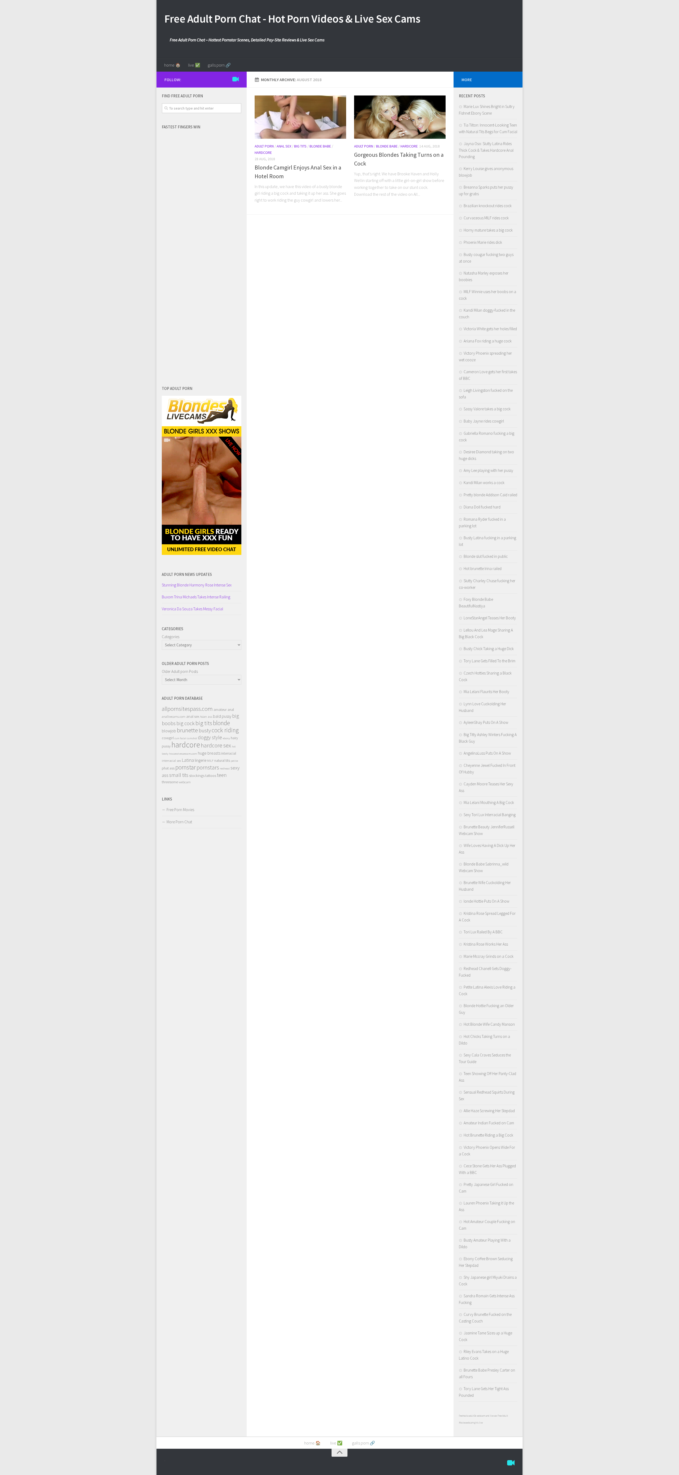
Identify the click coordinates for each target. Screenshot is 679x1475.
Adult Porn (264, 146)
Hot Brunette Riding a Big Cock (488, 1135)
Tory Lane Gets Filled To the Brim (489, 660)
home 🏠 (172, 65)
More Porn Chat (179, 821)
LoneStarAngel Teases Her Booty (490, 617)
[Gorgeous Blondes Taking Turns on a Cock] (400, 117)
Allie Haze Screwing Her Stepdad (489, 1110)
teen (222, 775)
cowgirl (168, 738)
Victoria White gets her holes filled (490, 328)
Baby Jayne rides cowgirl (484, 421)
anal (231, 709)
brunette (187, 730)
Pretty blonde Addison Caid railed (490, 494)
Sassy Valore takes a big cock (487, 408)
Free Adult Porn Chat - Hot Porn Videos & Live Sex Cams (292, 18)
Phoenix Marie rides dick (483, 242)
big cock (185, 723)
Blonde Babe (320, 146)
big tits (203, 723)
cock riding (225, 730)
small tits (178, 775)
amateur (220, 709)
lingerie (200, 760)
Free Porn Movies (180, 809)
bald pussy (222, 716)
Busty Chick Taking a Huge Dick (489, 648)
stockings (196, 775)
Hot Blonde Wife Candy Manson (489, 1024)
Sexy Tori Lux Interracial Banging (490, 814)
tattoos (210, 775)
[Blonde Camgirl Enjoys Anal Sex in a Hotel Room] (300, 117)
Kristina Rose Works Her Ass (486, 944)
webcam (185, 782)
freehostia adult (466, 1415)
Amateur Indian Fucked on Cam (489, 1122)
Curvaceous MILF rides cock (486, 217)
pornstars (208, 767)
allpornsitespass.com (187, 708)
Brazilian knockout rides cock (488, 205)
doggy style (210, 737)
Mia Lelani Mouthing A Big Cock (489, 802)
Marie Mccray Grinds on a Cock (488, 956)
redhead (225, 768)
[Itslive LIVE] (235, 79)
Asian (203, 717)
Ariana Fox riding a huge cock (488, 340)
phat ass (168, 768)
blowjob (169, 731)
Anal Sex (284, 146)
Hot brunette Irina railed (483, 568)
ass (210, 716)
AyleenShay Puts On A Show (486, 722)
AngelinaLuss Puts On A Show (487, 753)
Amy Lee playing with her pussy (488, 470)
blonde (221, 723)
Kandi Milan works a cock (484, 482)
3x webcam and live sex (485, 1415)
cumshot (192, 738)
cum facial (180, 738)
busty (205, 730)
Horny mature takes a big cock (488, 230)
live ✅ (194, 65)
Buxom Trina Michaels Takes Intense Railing (196, 596)
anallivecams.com (173, 717)
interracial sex (171, 760)
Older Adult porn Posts (180, 671)
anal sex (192, 716)
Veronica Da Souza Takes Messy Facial (192, 608)
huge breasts (209, 753)
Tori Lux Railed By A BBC (483, 931)
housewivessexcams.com (183, 753)
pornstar (185, 767)
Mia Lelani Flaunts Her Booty (486, 691)
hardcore (185, 745)
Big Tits (300, 146)
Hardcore (263, 152)
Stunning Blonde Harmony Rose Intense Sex (197, 585)
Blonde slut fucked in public (486, 556)
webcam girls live (474, 1422)
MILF (210, 761)
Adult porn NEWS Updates (187, 574)
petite (234, 761)
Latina (188, 760)
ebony (226, 738)
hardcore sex (216, 745)
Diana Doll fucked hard (482, 507)
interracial (228, 753)
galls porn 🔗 (219, 65)
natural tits (222, 760)
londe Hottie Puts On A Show (486, 901)
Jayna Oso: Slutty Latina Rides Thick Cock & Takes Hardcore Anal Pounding (486, 150)
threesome (170, 782)
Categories (170, 636)
